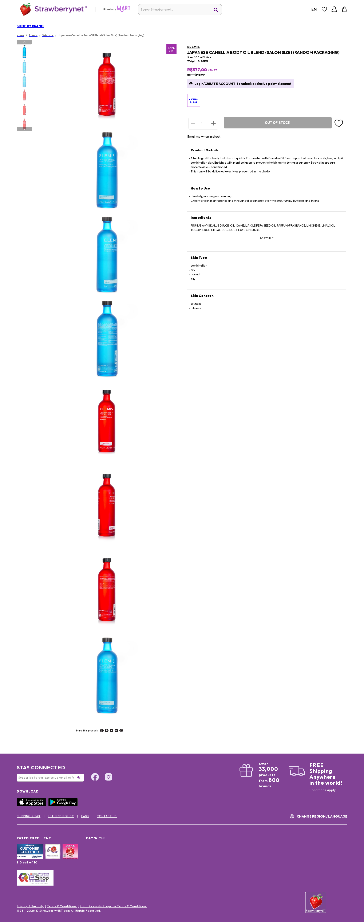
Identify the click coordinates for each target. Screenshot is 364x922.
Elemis (193, 47)
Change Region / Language (322, 816)
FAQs (85, 816)
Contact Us (107, 816)
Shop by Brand (30, 26)
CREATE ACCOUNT (220, 83)
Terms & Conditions (62, 906)
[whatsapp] (121, 731)
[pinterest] (106, 731)
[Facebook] (95, 777)
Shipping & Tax (28, 816)
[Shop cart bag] (344, 9)
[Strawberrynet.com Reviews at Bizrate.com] (30, 858)
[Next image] (24, 129)
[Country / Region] (314, 9)
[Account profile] (334, 9)
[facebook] (102, 731)
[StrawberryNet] (52, 9)
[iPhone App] (32, 805)
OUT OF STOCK (277, 122)
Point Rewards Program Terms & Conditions (113, 906)
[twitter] (111, 731)
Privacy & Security (30, 906)
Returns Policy (61, 816)
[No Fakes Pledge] (70, 856)
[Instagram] (108, 777)
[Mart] (116, 11)
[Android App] (64, 805)
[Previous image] (24, 42)
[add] (213, 123)
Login (198, 83)
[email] (116, 731)
